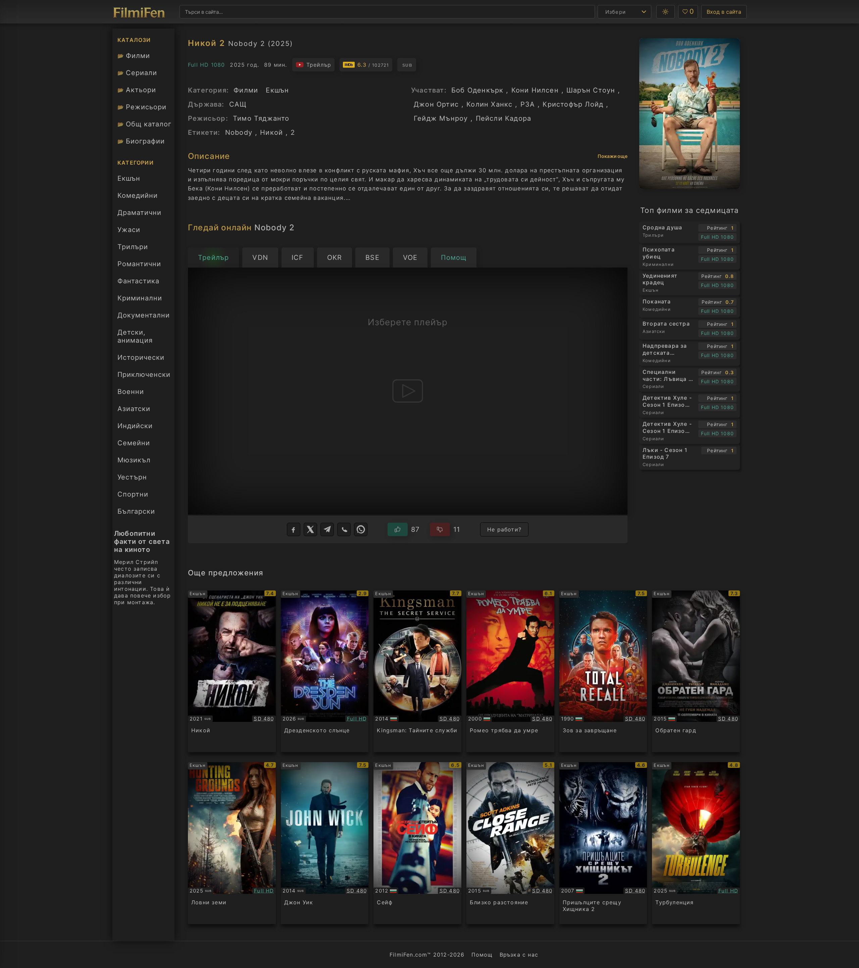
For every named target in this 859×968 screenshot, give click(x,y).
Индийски (135, 426)
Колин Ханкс (489, 104)
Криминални (139, 298)
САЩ (238, 104)
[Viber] (344, 529)
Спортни (132, 494)
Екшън (128, 178)
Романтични (139, 264)
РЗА (527, 104)
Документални (143, 315)
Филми (133, 56)
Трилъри (132, 249)
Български (136, 511)
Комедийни (137, 195)
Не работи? (504, 529)
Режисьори (141, 107)
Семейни (133, 443)
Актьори (136, 90)
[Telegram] (327, 529)
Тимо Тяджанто (261, 118)
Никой (271, 132)
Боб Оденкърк (477, 90)
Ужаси (128, 230)
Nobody (238, 132)
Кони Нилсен (535, 90)
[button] (665, 11)
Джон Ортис (436, 104)
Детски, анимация (135, 336)
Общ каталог (144, 124)
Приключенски (143, 375)
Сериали (137, 73)
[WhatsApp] (360, 529)
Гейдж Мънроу (441, 118)
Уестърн (132, 477)
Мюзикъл (134, 460)
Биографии (141, 141)
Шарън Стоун (590, 90)
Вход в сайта (724, 11)
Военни (130, 392)
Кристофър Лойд (573, 104)
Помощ (482, 954)
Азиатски (133, 409)
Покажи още (612, 156)
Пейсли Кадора (504, 118)
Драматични (139, 213)
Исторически (140, 357)
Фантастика (138, 281)
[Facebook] (293, 529)
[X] (310, 529)
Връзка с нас (519, 954)
